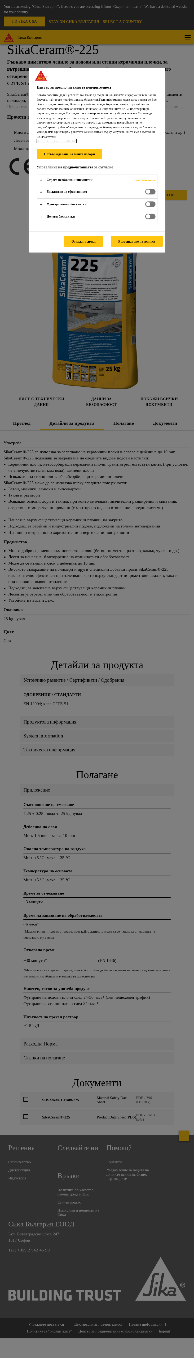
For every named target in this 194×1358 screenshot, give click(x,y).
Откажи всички (83, 241)
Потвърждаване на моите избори (69, 154)
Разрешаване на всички (136, 241)
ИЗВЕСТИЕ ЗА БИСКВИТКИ (56, 141)
